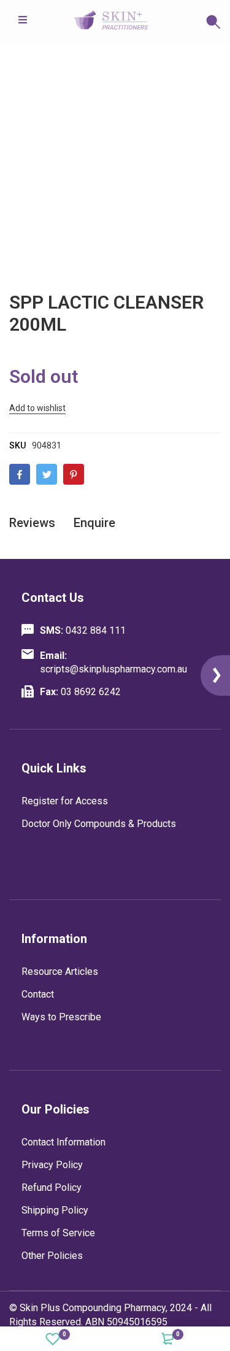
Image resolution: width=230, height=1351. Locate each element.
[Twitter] (46, 474)
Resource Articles (59, 971)
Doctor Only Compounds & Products (98, 823)
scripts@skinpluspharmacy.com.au (113, 662)
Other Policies (52, 1255)
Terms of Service (58, 1233)
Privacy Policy (52, 1165)
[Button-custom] (188, 21)
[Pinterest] (73, 474)
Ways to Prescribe (61, 1017)
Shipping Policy (54, 1210)
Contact (37, 994)
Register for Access (64, 801)
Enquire (94, 522)
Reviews (32, 522)
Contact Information (63, 1142)
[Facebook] (19, 474)
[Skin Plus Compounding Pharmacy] (115, 21)
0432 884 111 (83, 630)
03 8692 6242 (80, 692)
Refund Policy (51, 1187)
